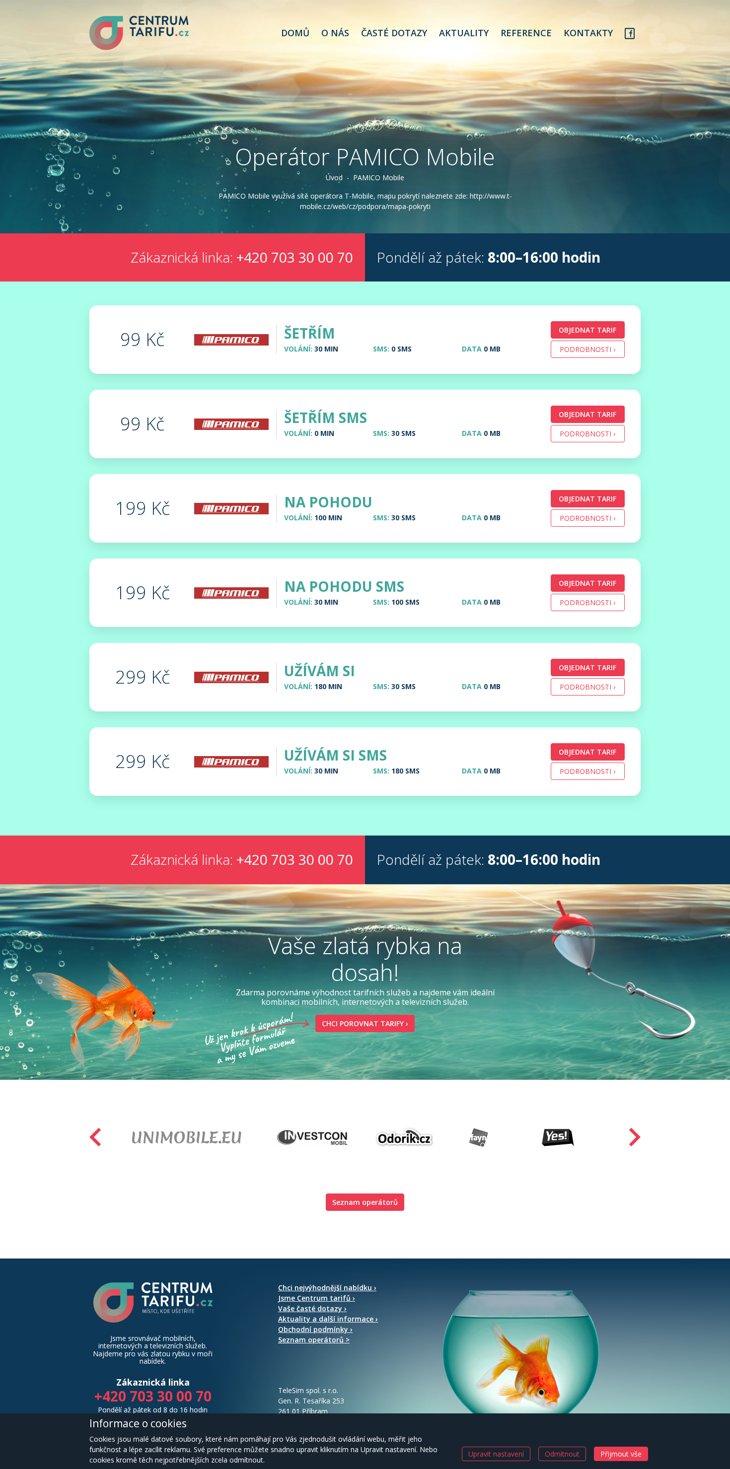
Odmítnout (562, 1454)
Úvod (334, 177)
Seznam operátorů (365, 1202)
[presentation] (95, 1137)
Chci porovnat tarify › (365, 1023)
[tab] (365, 339)
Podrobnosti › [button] (587, 349)
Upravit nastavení (496, 1454)
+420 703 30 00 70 (294, 257)
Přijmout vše (621, 1454)
